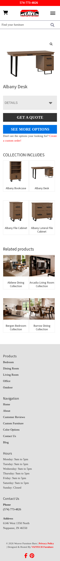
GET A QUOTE (30, 117)
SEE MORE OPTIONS (30, 129)
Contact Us (9, 436)
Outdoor (8, 387)
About (6, 410)
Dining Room (11, 368)
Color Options (11, 429)
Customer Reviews (14, 417)
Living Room (11, 374)
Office (6, 381)
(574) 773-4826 (12, 509)
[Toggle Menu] (52, 13)
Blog (6, 442)
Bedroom (8, 362)
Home (6, 404)
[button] (51, 44)
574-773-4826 (29, 2)
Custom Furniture (13, 423)
